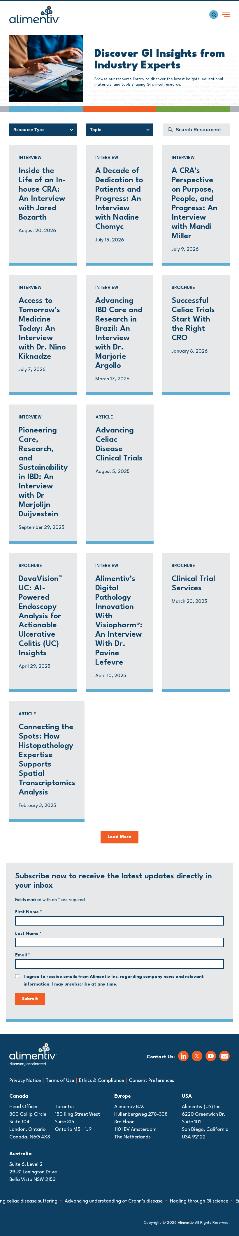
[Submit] (218, 130)
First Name (28, 912)
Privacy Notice (25, 1080)
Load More (119, 837)
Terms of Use (60, 1080)
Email (22, 955)
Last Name (28, 934)
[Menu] (226, 14)
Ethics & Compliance (101, 1080)
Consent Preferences (151, 1080)
